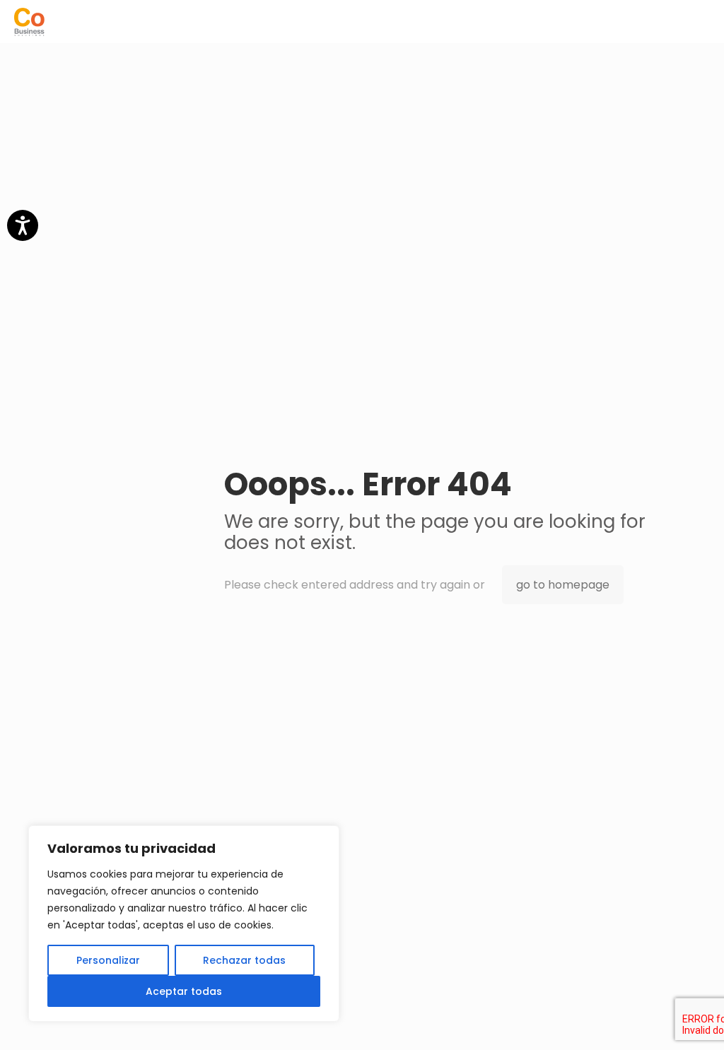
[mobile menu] (701, 21)
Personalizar (108, 960)
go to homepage (562, 585)
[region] (183, 923)
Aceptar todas (184, 991)
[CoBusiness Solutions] (29, 21)
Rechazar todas (244, 960)
